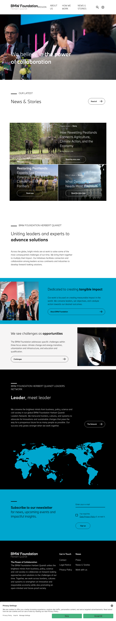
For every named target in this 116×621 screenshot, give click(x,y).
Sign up (83, 526)
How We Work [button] (66, 7)
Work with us (81, 569)
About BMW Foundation (59, 312)
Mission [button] (42, 7)
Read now (30, 193)
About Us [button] (53, 7)
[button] (19, 301)
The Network (92, 424)
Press (78, 560)
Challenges (18, 359)
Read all (94, 101)
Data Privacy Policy (87, 516)
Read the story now (73, 159)
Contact (62, 560)
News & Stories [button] (82, 7)
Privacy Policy (65, 569)
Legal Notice (65, 564)
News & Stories (83, 564)
